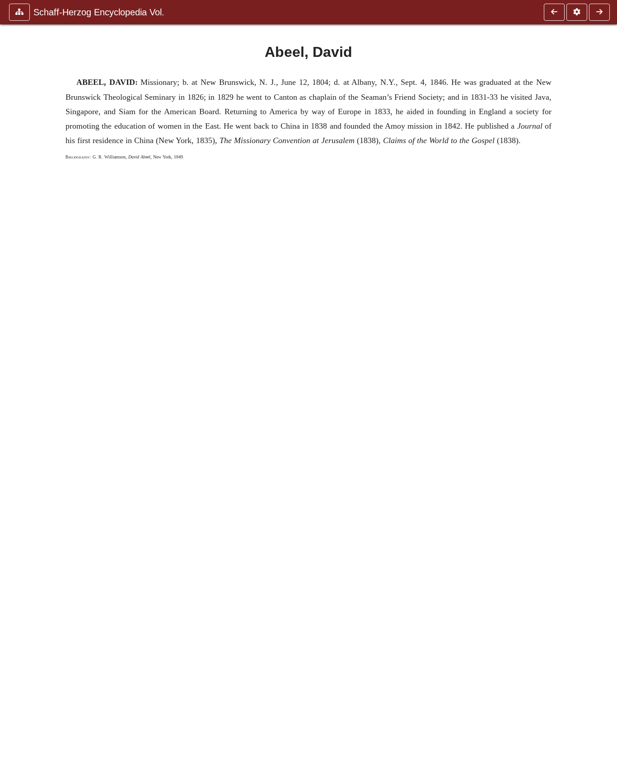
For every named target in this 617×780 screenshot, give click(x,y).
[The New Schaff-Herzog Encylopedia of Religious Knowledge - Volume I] (554, 12)
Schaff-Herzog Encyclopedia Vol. (98, 12)
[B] (599, 12)
